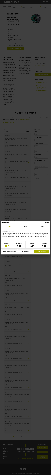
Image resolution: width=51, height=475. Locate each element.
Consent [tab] (9, 226)
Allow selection (25, 251)
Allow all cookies (42, 251)
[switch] (19, 246)
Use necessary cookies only (9, 251)
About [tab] (42, 226)
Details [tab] (25, 226)
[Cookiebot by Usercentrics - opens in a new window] (43, 223)
